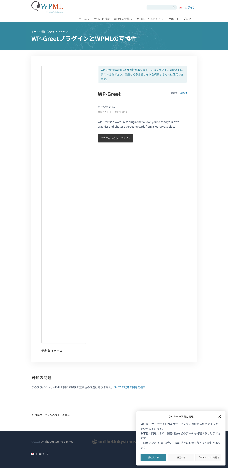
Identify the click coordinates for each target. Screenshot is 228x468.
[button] (219, 416)
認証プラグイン (49, 31)
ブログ (187, 19)
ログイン (190, 7)
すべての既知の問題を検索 (130, 387)
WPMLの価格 (122, 19)
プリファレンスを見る (208, 457)
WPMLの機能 (102, 19)
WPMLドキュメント (149, 19)
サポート (173, 19)
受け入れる (153, 457)
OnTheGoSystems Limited (57, 441)
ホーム (83, 19)
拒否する (181, 457)
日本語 (40, 454)
